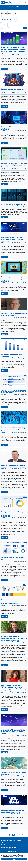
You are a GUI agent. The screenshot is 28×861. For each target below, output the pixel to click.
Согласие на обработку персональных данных (12, 848)
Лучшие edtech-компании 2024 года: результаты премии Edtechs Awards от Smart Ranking (12, 239)
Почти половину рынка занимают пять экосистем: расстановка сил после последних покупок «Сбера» (12, 601)
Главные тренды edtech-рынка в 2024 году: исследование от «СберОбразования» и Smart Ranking (14, 165)
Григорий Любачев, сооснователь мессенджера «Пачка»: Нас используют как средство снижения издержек (14, 638)
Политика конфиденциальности (8, 846)
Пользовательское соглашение (8, 847)
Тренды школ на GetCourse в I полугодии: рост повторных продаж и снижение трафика (13, 731)
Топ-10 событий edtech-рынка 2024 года (13, 204)
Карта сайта (3, 844)
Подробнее (4, 68)
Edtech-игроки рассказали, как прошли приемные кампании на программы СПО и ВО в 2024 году (13, 429)
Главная (2, 13)
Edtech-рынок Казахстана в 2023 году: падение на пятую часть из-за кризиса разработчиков (12, 513)
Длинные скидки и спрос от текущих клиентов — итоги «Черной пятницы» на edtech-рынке (13, 278)
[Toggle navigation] (25, 2)
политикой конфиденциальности (17, 856)
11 (19, 834)
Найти (25, 27)
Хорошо (14, 859)
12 (22, 834)
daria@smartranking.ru (21, 842)
